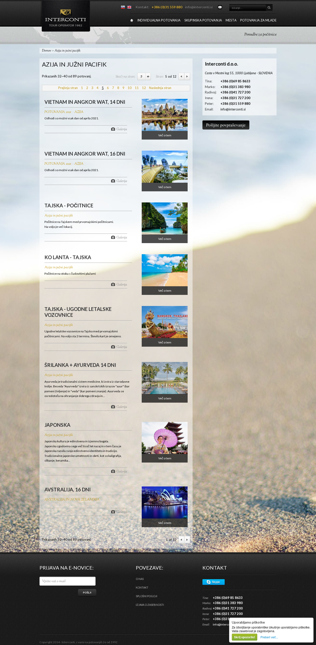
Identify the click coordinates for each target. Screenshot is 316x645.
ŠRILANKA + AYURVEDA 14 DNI (80, 365)
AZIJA (78, 112)
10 (130, 88)
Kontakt (142, 587)
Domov (46, 51)
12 (144, 88)
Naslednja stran (160, 88)
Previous (181, 76)
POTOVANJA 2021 (57, 112)
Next (187, 76)
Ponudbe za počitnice (260, 34)
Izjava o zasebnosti (150, 604)
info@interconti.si (199, 7)
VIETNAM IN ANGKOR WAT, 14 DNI (84, 102)
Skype (213, 582)
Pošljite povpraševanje (226, 125)
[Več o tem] (165, 130)
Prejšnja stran (68, 88)
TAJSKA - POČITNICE (68, 205)
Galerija (122, 129)
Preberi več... (269, 637)
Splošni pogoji (146, 596)
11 (137, 88)
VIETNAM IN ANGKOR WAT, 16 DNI (84, 154)
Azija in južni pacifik (58, 215)
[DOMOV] (132, 20)
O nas (140, 578)
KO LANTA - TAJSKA (67, 257)
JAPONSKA (57, 425)
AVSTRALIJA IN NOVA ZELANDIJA (71, 499)
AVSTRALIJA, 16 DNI (67, 489)
